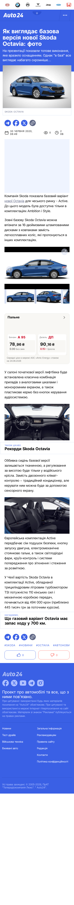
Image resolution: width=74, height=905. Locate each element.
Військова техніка (12, 741)
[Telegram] (31, 683)
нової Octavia (14, 201)
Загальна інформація (49, 728)
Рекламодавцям (46, 735)
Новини (6, 728)
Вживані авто (10, 748)
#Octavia (43, 645)
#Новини (26, 645)
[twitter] (24, 123)
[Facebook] (5, 683)
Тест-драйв (9, 735)
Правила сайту (46, 741)
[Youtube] (23, 683)
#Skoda (9, 645)
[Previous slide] (9, 269)
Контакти (42, 755)
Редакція (42, 748)
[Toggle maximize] (64, 252)
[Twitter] (14, 683)
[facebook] (16, 123)
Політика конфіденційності (52, 761)
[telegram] (7, 123)
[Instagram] (40, 683)
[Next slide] (64, 269)
